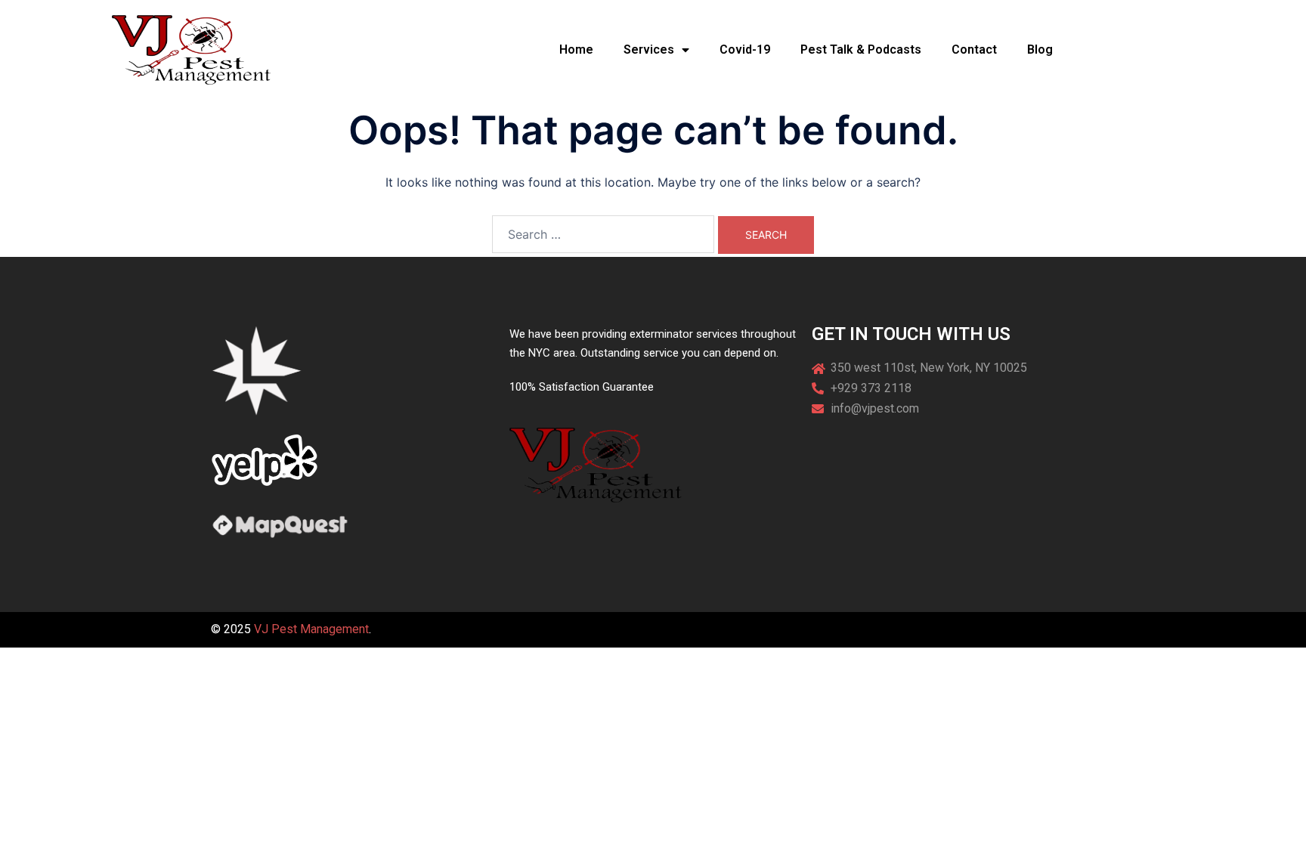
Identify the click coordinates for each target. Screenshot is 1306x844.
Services (649, 49)
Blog (1040, 49)
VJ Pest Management (311, 629)
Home (576, 49)
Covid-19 (745, 49)
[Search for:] (603, 234)
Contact (974, 49)
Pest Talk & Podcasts (860, 49)
